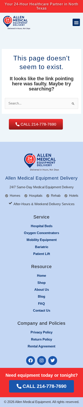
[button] (76, 22)
